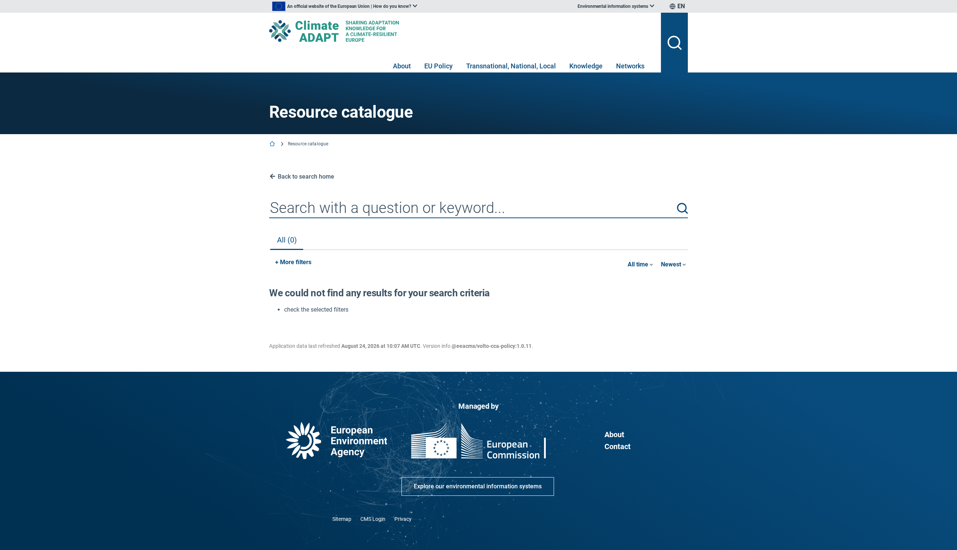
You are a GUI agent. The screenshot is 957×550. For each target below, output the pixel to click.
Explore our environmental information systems (478, 486)
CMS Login (372, 519)
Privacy (403, 519)
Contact (617, 446)
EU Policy (438, 66)
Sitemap (341, 519)
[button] (682, 208)
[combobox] (478, 208)
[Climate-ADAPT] (462, 31)
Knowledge (586, 66)
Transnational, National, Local (511, 66)
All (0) (287, 239)
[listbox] (344, 6)
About (402, 66)
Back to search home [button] (306, 176)
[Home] (273, 144)
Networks (630, 66)
